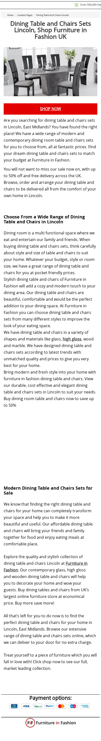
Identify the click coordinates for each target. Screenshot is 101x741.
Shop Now (50, 109)
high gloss (72, 339)
